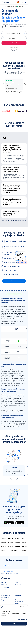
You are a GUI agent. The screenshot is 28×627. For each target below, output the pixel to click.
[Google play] (9, 522)
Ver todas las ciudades (5, 588)
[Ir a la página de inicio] (5, 2)
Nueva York (18, 584)
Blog (2, 600)
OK (14, 623)
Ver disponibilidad (14, 43)
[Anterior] (11, 479)
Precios (17, 593)
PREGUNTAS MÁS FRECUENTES (6, 596)
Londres (3, 582)
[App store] (19, 522)
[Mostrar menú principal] (25, 2)
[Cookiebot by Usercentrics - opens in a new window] (20, 607)
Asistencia (18, 595)
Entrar (21, 2)
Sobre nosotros (5, 593)
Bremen (14, 50)
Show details (21, 619)
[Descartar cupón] (26, 252)
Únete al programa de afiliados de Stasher (20, 601)
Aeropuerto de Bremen (6, 565)
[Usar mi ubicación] (24, 33)
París (16, 582)
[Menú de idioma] (18, 2)
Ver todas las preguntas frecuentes (13, 220)
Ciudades (6, 571)
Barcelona (4, 584)
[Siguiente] (16, 479)
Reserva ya (14, 281)
